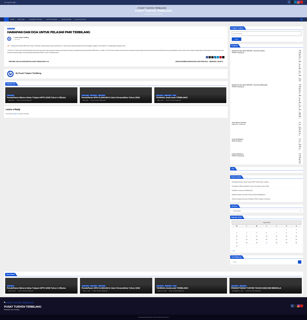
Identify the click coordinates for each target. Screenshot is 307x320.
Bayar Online (66, 19)
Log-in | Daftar (80, 19)
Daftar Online (51, 19)
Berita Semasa (11, 28)
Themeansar (166, 317)
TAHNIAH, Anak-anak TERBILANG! (172, 97)
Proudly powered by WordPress (145, 317)
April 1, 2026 (87, 291)
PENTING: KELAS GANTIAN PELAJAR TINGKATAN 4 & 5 (28, 61)
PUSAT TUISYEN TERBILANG (153, 10)
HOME (12, 19)
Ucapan (174, 95)
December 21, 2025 (238, 291)
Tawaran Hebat (101, 95)
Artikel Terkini (85, 95)
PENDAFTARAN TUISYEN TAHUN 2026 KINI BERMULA (249, 194)
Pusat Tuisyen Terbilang (22, 37)
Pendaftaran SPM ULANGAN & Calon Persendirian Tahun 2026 (110, 97)
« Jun (233, 251)
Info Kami (21, 19)
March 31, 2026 (162, 291)
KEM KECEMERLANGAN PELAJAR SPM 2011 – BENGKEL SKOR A (199, 61)
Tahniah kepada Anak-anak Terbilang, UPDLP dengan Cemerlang (251, 199)
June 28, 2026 (12, 291)
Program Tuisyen (35, 19)
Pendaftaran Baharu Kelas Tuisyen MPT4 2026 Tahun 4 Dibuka (36, 97)
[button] (298, 19)
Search (236, 39)
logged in (15, 113)
